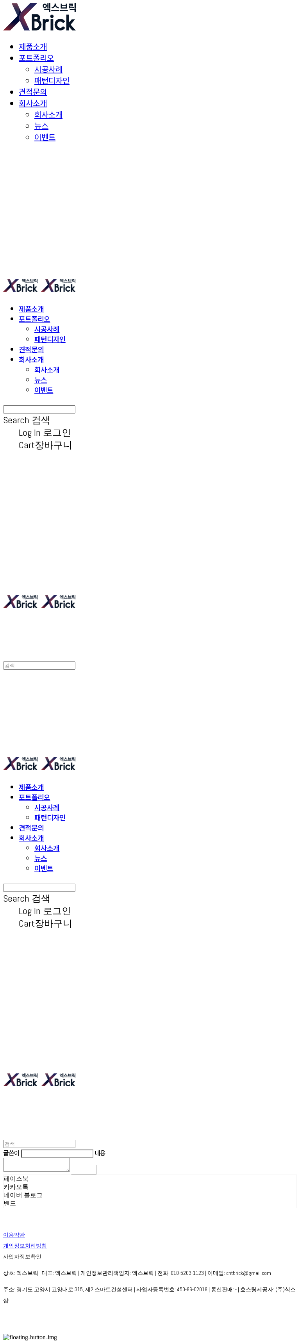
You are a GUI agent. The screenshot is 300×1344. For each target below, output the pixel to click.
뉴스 (41, 125)
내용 (100, 1152)
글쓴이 (11, 1152)
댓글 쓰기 (83, 1169)
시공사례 (48, 69)
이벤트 (44, 137)
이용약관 (14, 1234)
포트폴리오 (36, 57)
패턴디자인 (52, 80)
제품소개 (33, 46)
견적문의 (33, 91)
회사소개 (33, 103)
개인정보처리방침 (25, 1245)
